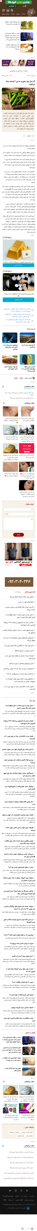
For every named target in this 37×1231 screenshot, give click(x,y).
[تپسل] (3, 238)
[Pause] (5, 289)
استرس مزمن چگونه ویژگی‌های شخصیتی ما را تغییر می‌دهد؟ (28, 369)
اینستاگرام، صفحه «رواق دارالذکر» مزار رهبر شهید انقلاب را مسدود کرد (19, 774)
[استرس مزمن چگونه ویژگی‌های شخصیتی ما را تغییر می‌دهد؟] (27, 359)
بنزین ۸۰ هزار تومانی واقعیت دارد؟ (22, 982)
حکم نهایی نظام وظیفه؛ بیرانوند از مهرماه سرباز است (20, 803)
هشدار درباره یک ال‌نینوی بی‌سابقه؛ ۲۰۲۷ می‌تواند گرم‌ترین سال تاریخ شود (19, 722)
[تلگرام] (10, 1190)
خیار (21, 378)
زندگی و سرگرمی (4, 14)
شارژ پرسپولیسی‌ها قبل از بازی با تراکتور (21, 663)
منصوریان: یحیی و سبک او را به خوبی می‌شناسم (18, 668)
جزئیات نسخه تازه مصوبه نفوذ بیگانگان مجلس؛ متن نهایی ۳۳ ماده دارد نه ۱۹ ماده (19, 907)
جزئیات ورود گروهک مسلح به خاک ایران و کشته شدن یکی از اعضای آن (19, 879)
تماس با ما (24, 1196)
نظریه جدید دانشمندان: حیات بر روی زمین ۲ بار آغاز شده (19, 737)
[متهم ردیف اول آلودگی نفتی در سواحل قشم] (28, 1071)
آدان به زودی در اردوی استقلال (24, 651)
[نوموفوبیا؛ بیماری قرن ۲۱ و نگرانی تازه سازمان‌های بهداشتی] (10, 338)
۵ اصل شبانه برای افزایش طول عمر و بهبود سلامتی (17, 749)
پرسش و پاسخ (29, 1200)
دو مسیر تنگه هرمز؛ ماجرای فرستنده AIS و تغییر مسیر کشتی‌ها (19, 921)
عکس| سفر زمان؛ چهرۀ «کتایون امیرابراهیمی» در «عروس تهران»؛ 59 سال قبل (18, 321)
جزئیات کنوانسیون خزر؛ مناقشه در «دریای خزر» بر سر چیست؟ (11, 1059)
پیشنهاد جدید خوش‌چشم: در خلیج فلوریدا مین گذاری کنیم (20, 787)
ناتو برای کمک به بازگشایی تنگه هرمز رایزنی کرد (18, 645)
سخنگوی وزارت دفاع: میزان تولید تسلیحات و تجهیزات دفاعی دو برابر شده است (20, 680)
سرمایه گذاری (18, 265)
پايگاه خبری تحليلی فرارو (15, 1205)
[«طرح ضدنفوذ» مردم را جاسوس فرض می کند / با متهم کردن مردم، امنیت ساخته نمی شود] (28, 1051)
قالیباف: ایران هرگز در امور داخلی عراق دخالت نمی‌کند (20, 829)
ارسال (18, 535)
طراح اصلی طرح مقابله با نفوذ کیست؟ (21, 995)
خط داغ (32, 701)
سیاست (23, 14)
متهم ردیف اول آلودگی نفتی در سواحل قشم (12, 1069)
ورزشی (18, 14)
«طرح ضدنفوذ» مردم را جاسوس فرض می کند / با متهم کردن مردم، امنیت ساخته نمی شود (11, 1050)
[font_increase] (33, 136)
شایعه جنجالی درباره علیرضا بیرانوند (22, 1007)
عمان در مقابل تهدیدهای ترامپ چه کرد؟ (20, 867)
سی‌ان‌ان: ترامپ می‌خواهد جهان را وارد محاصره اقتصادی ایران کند (19, 855)
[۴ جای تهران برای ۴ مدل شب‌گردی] (27, 338)
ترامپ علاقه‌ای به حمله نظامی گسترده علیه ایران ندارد (19, 1019)
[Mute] (7, 289)
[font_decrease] (24, 136)
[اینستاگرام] (16, 1190)
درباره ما (31, 1196)
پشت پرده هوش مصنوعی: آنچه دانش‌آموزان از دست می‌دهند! (13, 47)
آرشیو (17, 1196)
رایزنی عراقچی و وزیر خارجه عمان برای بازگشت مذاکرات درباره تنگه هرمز (20, 842)
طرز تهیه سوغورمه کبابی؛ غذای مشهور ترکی (11, 368)
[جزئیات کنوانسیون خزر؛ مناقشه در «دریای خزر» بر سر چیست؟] (28, 1061)
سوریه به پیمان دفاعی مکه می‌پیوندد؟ (21, 943)
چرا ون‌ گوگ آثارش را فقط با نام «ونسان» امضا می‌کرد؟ (12, 23)
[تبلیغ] (18, 4)
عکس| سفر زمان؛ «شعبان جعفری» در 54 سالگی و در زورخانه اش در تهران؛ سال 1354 (18, 315)
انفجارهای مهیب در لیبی (25, 602)
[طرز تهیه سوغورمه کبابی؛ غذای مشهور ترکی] (10, 359)
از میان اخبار (31, 329)
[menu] (3, 10)
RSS (4, 1200)
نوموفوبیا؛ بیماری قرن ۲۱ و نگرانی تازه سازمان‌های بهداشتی (10, 347)
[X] (21, 1190)
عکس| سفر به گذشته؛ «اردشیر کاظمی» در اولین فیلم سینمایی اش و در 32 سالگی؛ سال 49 (17, 310)
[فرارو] (31, 12)
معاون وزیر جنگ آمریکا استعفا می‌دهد (21, 597)
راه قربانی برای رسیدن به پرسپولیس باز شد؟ (19, 674)
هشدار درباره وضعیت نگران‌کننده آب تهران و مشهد (17, 815)
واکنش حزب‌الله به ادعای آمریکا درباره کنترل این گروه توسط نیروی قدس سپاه (19, 892)
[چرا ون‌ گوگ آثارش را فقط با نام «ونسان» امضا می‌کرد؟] (26, 25)
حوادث (13, 14)
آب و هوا (11, 1200)
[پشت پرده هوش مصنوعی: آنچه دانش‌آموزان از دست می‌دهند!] (26, 48)
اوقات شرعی (19, 1200)
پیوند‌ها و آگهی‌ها (8, 1196)
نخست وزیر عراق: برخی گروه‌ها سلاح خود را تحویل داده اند (20, 970)
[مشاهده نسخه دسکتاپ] (8, 10)
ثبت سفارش (18, 299)
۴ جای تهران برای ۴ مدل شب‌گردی (28, 346)
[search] (12, 10)
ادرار (16, 378)
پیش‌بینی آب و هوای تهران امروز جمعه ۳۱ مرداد (18, 935)
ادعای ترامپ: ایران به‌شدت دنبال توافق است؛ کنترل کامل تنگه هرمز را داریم (20, 616)
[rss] (27, 1190)
